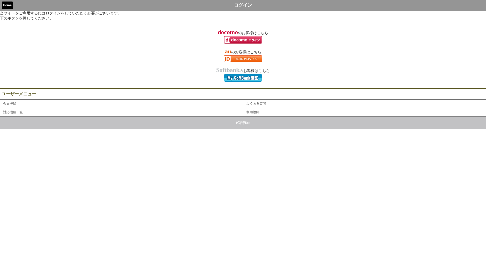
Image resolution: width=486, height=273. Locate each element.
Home (7, 5)
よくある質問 (256, 103)
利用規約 (252, 112)
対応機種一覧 (13, 112)
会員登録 (9, 103)
